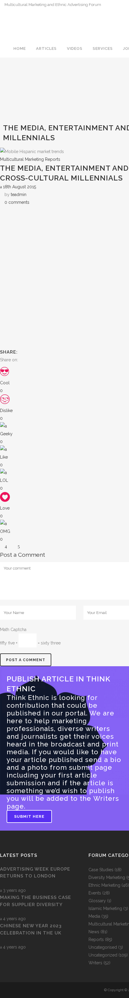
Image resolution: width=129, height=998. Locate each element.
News (93, 931)
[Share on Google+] (33, 359)
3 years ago (14, 890)
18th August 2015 (19, 186)
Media (94, 916)
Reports (96, 939)
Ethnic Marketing (104, 885)
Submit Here (29, 816)
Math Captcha (13, 629)
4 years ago (14, 918)
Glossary (97, 900)
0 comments (16, 202)
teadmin (18, 194)
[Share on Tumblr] (46, 359)
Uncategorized (102, 955)
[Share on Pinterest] (52, 359)
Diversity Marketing (106, 877)
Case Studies (100, 869)
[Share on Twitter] (27, 359)
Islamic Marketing (105, 908)
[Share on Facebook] (20, 359)
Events (94, 893)
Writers (95, 962)
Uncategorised (102, 947)
